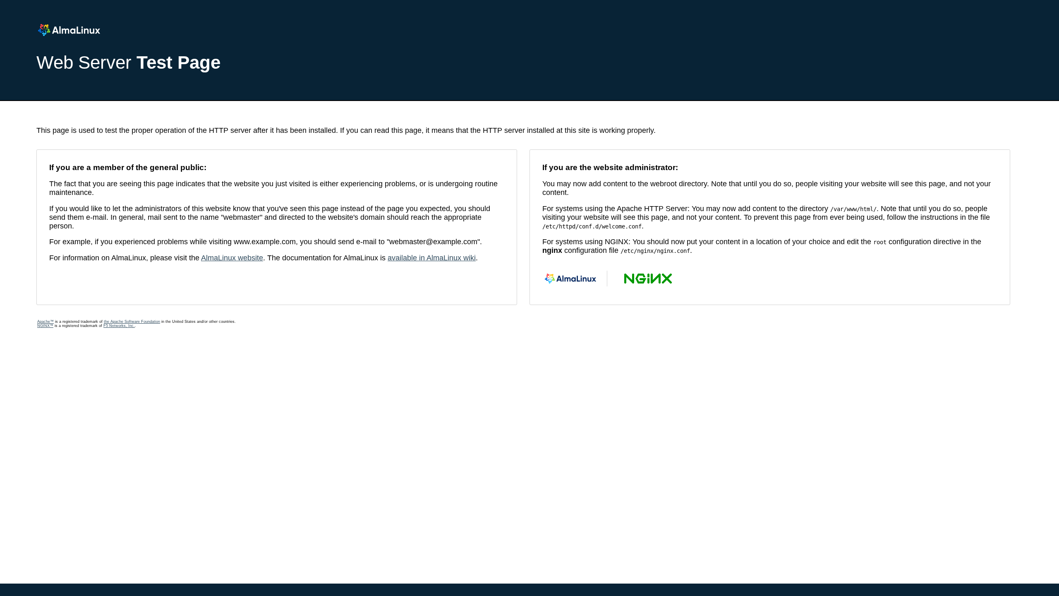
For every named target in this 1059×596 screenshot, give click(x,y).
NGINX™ (45, 326)
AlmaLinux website (232, 258)
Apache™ (45, 322)
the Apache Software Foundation (132, 322)
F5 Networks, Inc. (119, 326)
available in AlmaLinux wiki (432, 258)
